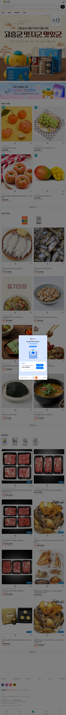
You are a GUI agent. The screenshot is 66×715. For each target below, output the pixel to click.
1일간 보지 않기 (24, 377)
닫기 (44, 377)
